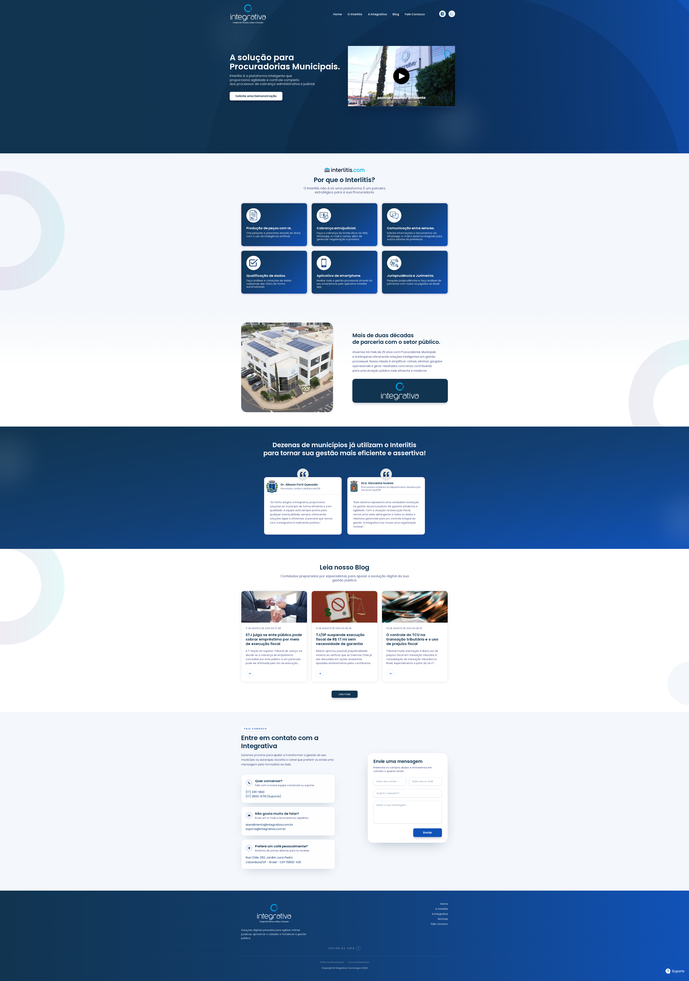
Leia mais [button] (344, 694)
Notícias (443, 919)
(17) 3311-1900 (255, 792)
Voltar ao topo (342, 948)
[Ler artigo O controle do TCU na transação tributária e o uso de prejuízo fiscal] (390, 673)
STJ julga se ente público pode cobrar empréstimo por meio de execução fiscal (274, 639)
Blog (396, 14)
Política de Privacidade (331, 962)
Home (337, 14)
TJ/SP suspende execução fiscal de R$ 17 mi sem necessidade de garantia (340, 639)
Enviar (427, 833)
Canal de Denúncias (358, 962)
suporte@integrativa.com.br (266, 829)
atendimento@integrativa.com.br (269, 825)
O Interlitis (355, 14)
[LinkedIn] (452, 14)
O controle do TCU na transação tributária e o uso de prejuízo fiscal (412, 639)
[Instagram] (442, 14)
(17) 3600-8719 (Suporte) (263, 796)
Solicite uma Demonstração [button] (256, 96)
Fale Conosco (415, 14)
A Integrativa (377, 14)
